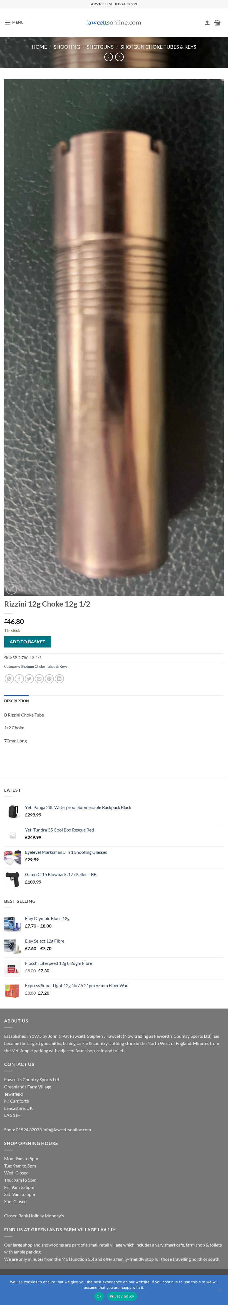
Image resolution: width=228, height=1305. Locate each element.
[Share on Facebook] (19, 678)
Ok (99, 1296)
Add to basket (28, 641)
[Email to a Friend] (39, 678)
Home (39, 47)
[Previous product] (119, 57)
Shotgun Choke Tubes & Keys (158, 47)
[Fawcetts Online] (114, 22)
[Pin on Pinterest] (49, 678)
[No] (220, 1291)
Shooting (67, 47)
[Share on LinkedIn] (59, 678)
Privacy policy (122, 1296)
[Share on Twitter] (29, 678)
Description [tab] (16, 701)
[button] (14, 22)
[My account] (207, 22)
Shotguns (100, 47)
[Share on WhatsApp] (9, 678)
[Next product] (108, 57)
